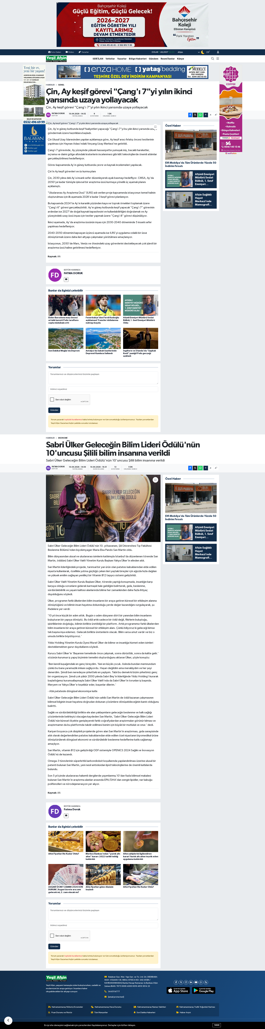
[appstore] (178, 990)
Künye (180, 59)
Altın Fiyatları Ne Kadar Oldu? (63, 854)
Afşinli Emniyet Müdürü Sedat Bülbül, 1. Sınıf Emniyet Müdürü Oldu (139, 320)
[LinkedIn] (191, 982)
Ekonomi (62, 438)
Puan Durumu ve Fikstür (61, 1012)
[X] (181, 982)
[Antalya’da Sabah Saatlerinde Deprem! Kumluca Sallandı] (103, 338)
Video (71, 52)
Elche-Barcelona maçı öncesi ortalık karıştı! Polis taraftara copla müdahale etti (63, 320)
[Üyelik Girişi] (217, 52)
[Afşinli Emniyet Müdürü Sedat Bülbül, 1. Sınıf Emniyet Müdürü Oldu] (140, 305)
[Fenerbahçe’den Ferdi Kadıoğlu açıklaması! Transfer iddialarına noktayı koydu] (103, 305)
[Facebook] (176, 982)
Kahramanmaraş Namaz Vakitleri (151, 1007)
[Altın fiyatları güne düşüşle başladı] (103, 874)
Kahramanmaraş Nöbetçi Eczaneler (67, 1007)
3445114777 (114, 991)
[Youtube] (196, 982)
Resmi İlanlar (168, 59)
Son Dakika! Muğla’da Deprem (64, 351)
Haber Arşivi (185, 1012)
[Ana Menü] (217, 59)
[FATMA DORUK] (55, 275)
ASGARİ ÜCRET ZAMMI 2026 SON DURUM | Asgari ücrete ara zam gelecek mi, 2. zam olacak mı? (65, 889)
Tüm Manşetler (101, 1012)
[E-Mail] (66, 279)
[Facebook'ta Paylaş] (190, 115)
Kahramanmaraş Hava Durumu (108, 1007)
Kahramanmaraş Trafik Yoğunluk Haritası (197, 1007)
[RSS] (206, 982)
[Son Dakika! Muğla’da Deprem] (65, 338)
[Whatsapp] (201, 982)
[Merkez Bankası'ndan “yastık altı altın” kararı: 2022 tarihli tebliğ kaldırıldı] (103, 841)
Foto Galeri (56, 52)
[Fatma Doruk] (55, 811)
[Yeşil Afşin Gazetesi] (56, 58)
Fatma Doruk (72, 809)
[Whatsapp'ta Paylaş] (200, 115)
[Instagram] (186, 982)
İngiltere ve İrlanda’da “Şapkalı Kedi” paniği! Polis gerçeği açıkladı (139, 353)
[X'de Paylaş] (195, 115)
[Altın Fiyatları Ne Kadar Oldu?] (65, 841)
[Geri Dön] (8, 1021)
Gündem (153, 59)
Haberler (50, 85)
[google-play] (204, 990)
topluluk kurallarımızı (73, 420)
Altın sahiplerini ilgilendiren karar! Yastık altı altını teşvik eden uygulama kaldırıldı (140, 856)
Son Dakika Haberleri (146, 1012)
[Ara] (212, 59)
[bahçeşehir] (132, 24)
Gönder (54, 410)
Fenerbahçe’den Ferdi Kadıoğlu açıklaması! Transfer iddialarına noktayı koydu (102, 320)
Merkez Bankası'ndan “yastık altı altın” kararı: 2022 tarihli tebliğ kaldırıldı (103, 856)
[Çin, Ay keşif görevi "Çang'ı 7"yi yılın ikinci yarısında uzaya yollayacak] (103, 123)
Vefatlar (110, 59)
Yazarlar (85, 52)
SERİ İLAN (98, 59)
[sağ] (230, 109)
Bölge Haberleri (137, 59)
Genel (61, 85)
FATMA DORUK (73, 273)
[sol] (34, 109)
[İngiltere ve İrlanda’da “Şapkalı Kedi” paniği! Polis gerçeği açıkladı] (140, 338)
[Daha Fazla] (205, 115)
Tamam (216, 1025)
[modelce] (132, 72)
